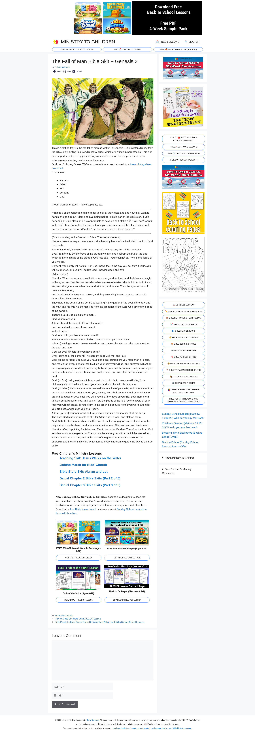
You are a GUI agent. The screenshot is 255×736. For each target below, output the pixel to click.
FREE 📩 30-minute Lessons (127, 49)
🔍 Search (192, 41)
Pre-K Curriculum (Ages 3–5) (183, 160)
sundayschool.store (120, 728)
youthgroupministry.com (161, 728)
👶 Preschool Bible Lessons (183, 337)
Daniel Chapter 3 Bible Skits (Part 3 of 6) (90, 485)
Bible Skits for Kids (64, 615)
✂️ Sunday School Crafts (183, 324)
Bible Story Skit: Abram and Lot (84, 471)
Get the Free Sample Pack (78, 558)
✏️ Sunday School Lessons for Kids (183, 311)
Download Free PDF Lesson (78, 600)
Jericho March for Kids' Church (83, 465)
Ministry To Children (88, 41)
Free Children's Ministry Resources (177, 471)
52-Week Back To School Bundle (76, 49)
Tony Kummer (93, 720)
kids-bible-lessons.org (182, 728)
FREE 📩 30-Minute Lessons (183, 147)
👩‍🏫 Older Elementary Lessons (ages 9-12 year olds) (183, 390)
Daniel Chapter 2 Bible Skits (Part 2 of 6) (90, 478)
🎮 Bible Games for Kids (183, 350)
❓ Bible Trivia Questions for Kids (183, 370)
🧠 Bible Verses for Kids (183, 357)
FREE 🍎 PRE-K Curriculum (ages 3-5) (178, 49)
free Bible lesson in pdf (83, 509)
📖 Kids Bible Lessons (184, 305)
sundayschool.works (140, 728)
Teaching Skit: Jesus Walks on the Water (90, 458)
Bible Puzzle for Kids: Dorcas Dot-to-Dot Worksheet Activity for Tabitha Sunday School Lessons (99, 622)
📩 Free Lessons (167, 41)
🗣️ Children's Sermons (183, 331)
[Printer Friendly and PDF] (67, 73)
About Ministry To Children (180, 457)
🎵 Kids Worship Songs (183, 383)
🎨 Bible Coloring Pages (183, 344)
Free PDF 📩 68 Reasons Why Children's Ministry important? (183, 400)
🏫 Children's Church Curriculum (183, 318)
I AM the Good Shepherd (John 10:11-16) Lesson (78, 619)
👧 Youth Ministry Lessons (183, 376)
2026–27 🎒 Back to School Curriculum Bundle (183, 138)
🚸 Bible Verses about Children (183, 363)
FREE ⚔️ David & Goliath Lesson (184, 153)
